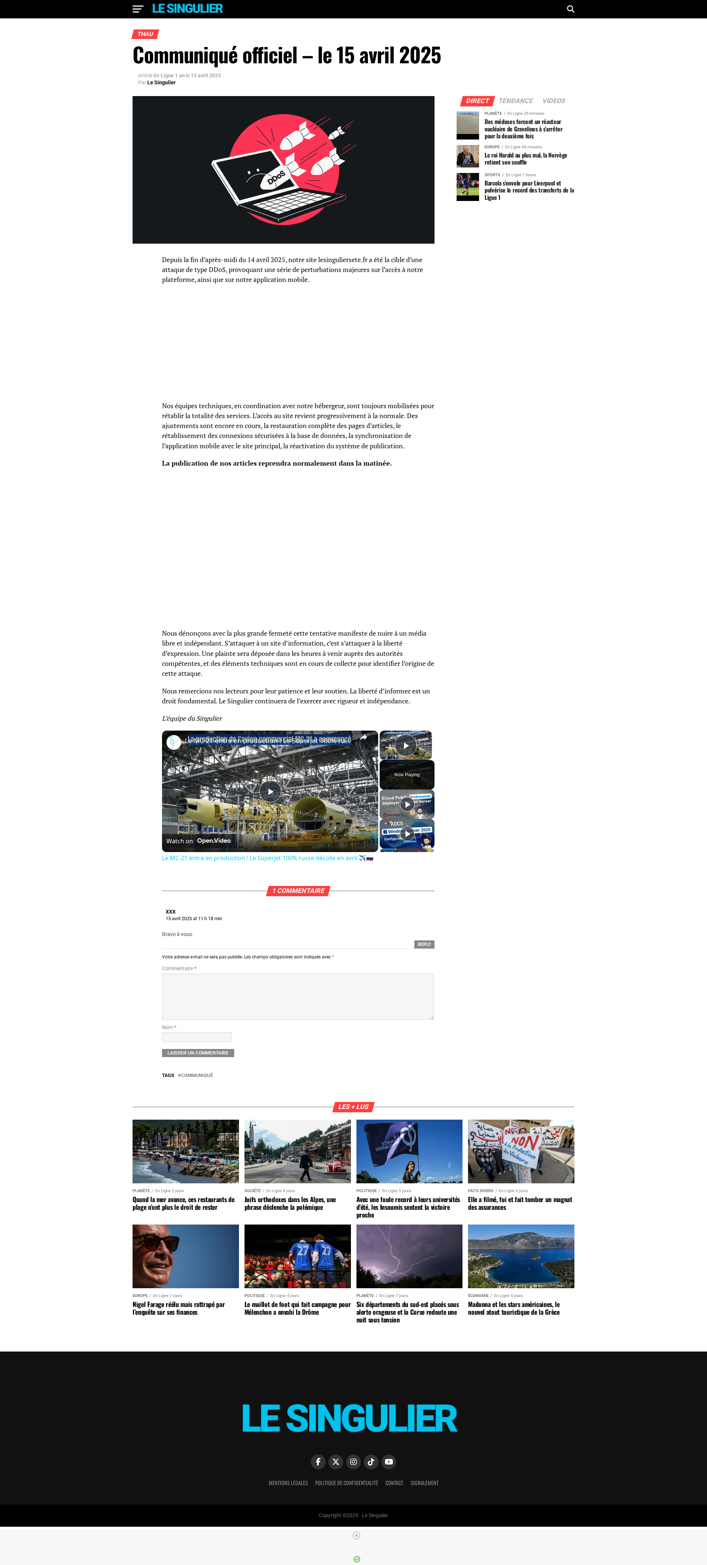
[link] (173, 742)
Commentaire (179, 968)
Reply (424, 944)
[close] (356, 1535)
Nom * (169, 1027)
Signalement (425, 1483)
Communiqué (197, 1075)
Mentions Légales (288, 1483)
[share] (363, 737)
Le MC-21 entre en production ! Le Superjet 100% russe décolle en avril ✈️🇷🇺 (269, 740)
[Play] (407, 804)
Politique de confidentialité (346, 1483)
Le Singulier (161, 82)
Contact (394, 1483)
